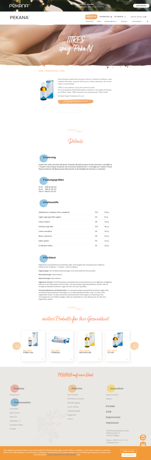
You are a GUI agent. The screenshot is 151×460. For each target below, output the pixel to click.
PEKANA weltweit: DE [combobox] (138, 16)
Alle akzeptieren (129, 455)
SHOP (99, 21)
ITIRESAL (63, 92)
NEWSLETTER (91, 17)
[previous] (16, 346)
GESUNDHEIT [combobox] (136, 21)
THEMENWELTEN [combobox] (110, 21)
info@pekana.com (112, 443)
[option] (33, 346)
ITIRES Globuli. (103, 92)
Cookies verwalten (128, 451)
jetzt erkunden (141, 6)
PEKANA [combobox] (124, 21)
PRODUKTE (90, 21)
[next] (134, 346)
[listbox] (69, 110)
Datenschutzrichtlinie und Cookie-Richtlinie (61, 455)
